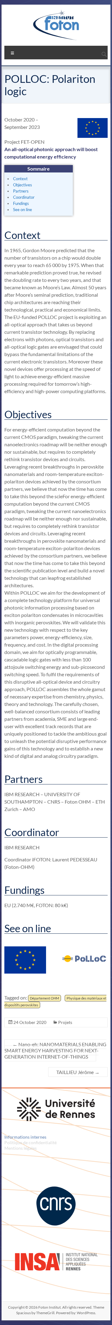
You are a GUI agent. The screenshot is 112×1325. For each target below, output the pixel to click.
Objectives (22, 184)
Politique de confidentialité (30, 1142)
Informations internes (25, 1137)
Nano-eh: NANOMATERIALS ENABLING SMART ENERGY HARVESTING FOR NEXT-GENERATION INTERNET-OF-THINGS (55, 1050)
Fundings (21, 203)
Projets (65, 1022)
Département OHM (44, 998)
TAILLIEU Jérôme (78, 1072)
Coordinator (24, 197)
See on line (22, 209)
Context (20, 178)
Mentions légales (20, 1148)
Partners (21, 191)
